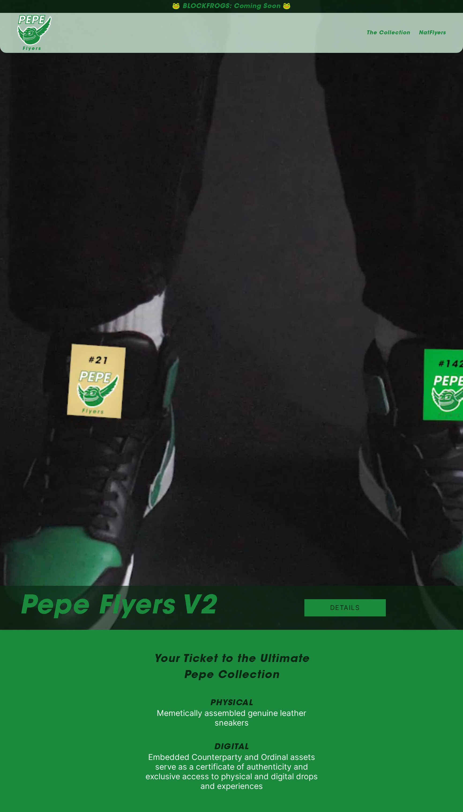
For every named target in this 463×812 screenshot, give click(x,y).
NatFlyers (432, 33)
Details (345, 608)
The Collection (388, 33)
